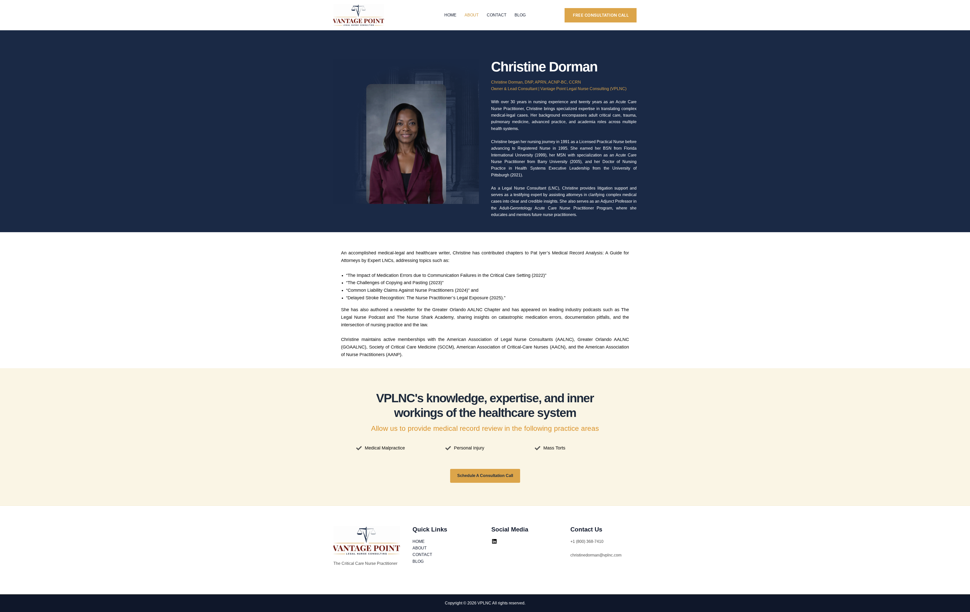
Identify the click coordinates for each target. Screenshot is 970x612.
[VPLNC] (358, 15)
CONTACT (496, 15)
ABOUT (472, 15)
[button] (601, 15)
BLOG (520, 15)
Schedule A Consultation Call (485, 475)
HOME (450, 15)
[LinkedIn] (494, 543)
